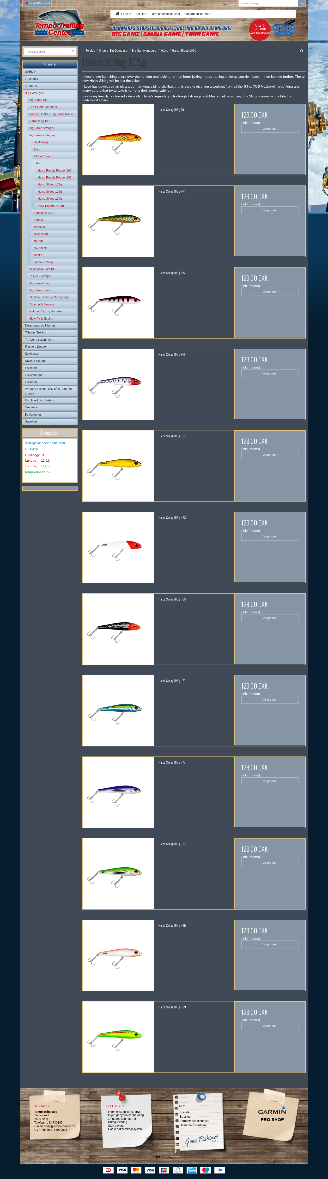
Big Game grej (34, 93)
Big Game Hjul (38, 100)
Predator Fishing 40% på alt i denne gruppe (48, 391)
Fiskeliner (31, 367)
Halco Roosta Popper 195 (55, 177)
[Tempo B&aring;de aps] (69, 24)
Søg (301, 3)
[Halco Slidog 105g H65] (118, 629)
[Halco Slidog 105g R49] (118, 384)
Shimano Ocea (43, 262)
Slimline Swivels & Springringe (49, 297)
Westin (37, 255)
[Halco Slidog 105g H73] (118, 710)
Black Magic (41, 142)
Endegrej (31, 86)
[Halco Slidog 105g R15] (118, 302)
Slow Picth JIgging (41, 318)
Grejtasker (31, 407)
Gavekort (31, 421)
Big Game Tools (39, 290)
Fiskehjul (31, 382)
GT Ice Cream (42, 156)
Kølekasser (32, 353)
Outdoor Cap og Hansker (45, 311)
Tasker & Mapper (40, 276)
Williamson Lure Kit (42, 269)
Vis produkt (269, 129)
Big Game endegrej (42, 135)
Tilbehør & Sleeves (41, 304)
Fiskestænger (34, 375)
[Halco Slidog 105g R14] (118, 221)
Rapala (38, 219)
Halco (37, 163)
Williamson (40, 234)
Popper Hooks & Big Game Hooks (51, 114)
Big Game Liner (39, 283)
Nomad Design (43, 212)
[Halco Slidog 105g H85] (118, 955)
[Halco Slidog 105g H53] (118, 547)
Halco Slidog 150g (50, 198)
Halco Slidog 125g (50, 191)
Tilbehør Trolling (35, 332)
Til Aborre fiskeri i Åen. (39, 339)
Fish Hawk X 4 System (39, 400)
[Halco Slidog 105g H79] (118, 792)
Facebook (165, 1157)
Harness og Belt (39, 121)
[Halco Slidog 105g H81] (118, 873)
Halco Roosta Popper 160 (55, 170)
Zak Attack (40, 248)
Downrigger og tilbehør (40, 325)
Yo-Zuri (38, 241)
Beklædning (33, 414)
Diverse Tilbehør (36, 361)
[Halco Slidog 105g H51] (118, 465)
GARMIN (30, 71)
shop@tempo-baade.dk (59, 1126)
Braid (36, 149)
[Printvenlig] (301, 50)
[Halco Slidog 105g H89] (118, 1036)
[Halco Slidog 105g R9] (118, 139)
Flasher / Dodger (36, 346)
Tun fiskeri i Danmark (43, 107)
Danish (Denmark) (39, 3)
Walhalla (39, 227)
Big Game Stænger (41, 128)
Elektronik (31, 79)
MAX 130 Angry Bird (51, 206)
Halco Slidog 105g (50, 184)
